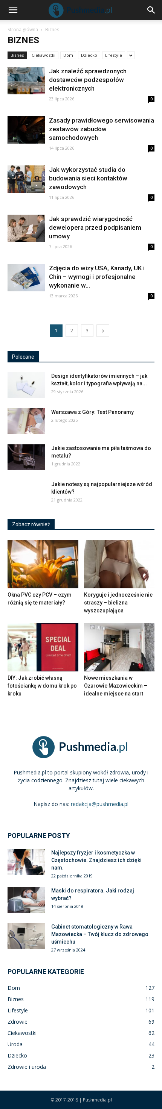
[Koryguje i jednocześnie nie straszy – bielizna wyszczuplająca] (119, 564)
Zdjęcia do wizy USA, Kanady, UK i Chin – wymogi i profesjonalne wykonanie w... (97, 276)
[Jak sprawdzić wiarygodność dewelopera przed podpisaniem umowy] (26, 228)
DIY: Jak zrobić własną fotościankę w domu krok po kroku (42, 686)
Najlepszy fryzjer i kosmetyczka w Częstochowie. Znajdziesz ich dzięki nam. (96, 860)
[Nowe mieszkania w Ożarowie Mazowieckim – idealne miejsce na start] (119, 647)
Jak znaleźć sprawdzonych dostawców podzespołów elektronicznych (88, 79)
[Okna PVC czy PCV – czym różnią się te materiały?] (43, 564)
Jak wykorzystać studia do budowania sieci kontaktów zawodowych (88, 178)
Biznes (17, 55)
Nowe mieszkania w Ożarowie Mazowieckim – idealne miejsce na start (115, 686)
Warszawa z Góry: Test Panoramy (92, 412)
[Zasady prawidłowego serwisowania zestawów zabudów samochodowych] (26, 130)
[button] (151, 10)
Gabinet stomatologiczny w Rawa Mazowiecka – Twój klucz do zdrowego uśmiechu (99, 934)
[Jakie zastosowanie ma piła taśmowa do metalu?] (26, 457)
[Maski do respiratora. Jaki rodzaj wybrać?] (26, 900)
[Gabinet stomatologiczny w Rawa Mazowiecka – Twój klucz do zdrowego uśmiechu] (26, 936)
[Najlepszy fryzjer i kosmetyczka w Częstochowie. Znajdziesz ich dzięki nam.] (26, 862)
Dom (68, 55)
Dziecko (89, 55)
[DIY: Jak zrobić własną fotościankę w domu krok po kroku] (43, 647)
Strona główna (23, 29)
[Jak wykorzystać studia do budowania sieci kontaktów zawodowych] (26, 179)
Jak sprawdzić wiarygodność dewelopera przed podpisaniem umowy (95, 227)
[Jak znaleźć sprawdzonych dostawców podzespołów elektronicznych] (26, 80)
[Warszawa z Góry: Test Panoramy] (26, 421)
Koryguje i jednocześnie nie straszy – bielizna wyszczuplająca (118, 603)
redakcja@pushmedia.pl (99, 804)
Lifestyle (113, 55)
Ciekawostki (43, 55)
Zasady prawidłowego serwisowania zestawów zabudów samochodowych (101, 129)
